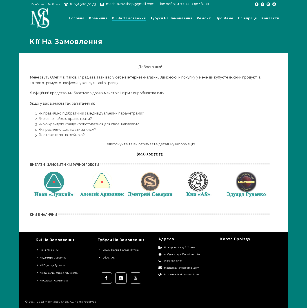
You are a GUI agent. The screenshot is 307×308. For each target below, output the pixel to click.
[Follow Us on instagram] (121, 278)
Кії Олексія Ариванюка (54, 280)
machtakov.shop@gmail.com (130, 4)
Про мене (225, 18)
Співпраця (247, 18)
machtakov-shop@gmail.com (181, 267)
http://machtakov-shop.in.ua (181, 274)
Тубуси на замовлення (171, 18)
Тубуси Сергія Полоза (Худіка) (120, 250)
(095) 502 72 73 (83, 4)
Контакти (270, 18)
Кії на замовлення (129, 18)
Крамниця (98, 18)
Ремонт (204, 18)
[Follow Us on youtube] (135, 278)
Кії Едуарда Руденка (52, 265)
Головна (77, 18)
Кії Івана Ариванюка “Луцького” (59, 272)
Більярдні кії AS (49, 250)
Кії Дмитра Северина (53, 257)
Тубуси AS (108, 257)
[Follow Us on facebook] (106, 278)
